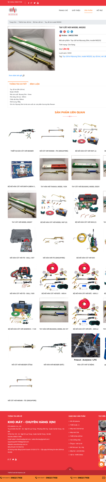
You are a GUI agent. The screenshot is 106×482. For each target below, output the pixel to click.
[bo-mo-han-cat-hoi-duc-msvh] (54, 276)
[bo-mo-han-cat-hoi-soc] (85, 241)
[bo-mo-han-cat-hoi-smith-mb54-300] (22, 169)
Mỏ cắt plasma (75, 421)
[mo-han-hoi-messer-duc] (54, 347)
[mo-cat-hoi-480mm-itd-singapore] (22, 383)
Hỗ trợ (99, 10)
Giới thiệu (76, 10)
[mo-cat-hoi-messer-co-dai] (22, 347)
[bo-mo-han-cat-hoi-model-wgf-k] (54, 205)
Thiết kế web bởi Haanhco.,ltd (16, 472)
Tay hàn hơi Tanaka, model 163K (54, 186)
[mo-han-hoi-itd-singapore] (54, 241)
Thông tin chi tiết (18, 84)
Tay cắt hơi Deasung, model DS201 (86, 186)
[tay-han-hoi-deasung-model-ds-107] (54, 312)
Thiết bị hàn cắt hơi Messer (22, 151)
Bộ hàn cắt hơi (38, 22)
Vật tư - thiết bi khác (76, 455)
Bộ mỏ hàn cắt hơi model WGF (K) (53, 222)
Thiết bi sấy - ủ (74, 425)
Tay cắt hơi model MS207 (22, 222)
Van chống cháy (75, 440)
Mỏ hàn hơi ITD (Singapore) (54, 258)
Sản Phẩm (88, 10)
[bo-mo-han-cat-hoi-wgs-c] (85, 205)
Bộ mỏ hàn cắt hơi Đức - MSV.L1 (85, 293)
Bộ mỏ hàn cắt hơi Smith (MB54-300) (22, 186)
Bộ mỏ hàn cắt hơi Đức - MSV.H (54, 293)
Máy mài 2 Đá (74, 432)
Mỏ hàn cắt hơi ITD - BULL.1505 (22, 293)
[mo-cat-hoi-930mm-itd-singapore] (54, 134)
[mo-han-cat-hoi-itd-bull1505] (22, 276)
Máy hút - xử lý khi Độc (77, 451)
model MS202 (87, 56)
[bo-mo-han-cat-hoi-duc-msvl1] (85, 276)
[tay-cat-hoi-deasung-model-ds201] (85, 169)
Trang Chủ (63, 10)
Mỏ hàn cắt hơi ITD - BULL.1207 (22, 258)
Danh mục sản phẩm (77, 416)
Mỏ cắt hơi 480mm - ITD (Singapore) (22, 400)
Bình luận (35, 84)
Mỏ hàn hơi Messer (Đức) (54, 365)
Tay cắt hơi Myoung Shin (72, 56)
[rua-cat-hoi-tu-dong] (85, 347)
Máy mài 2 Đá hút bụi (77, 429)
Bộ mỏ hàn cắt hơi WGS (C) (85, 222)
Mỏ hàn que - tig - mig (77, 447)
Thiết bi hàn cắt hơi (24, 22)
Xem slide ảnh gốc (15, 75)
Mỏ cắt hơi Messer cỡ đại (22, 365)
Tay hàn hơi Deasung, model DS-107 (54, 329)
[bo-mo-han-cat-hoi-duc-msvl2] (85, 312)
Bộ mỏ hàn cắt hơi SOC (85, 258)
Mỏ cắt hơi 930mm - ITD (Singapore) (54, 151)
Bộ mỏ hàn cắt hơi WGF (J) (85, 151)
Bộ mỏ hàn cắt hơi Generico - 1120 (22, 329)
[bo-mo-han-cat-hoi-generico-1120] (22, 312)
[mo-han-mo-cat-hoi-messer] (22, 134)
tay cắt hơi (96, 56)
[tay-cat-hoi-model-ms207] (22, 205)
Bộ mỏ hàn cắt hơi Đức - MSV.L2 (85, 329)
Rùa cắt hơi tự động (85, 365)
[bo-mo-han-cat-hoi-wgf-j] (85, 134)
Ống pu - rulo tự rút (76, 443)
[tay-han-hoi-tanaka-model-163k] (54, 169)
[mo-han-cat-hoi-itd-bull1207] (22, 241)
